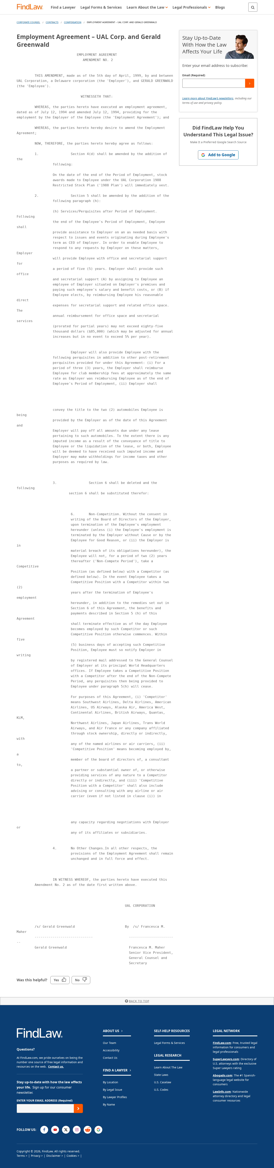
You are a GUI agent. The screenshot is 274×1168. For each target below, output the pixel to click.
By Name (109, 1104)
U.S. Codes (161, 1089)
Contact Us (110, 1058)
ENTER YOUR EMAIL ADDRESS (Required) (45, 1100)
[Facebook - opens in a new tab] (44, 1130)
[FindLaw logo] (31, 7)
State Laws (161, 1075)
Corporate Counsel (28, 22)
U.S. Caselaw (162, 1082)
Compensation (72, 22)
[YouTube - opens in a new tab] (55, 1130)
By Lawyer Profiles (115, 1097)
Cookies (72, 1156)
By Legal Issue (112, 1089)
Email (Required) (193, 75)
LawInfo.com (222, 1092)
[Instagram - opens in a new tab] (77, 1130)
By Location (110, 1082)
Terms (21, 1156)
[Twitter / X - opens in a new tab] (66, 1130)
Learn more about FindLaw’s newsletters (207, 98)
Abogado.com (222, 1075)
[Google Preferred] (98, 1130)
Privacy (35, 1156)
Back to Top (139, 1001)
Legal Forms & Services (169, 1043)
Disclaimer (53, 1156)
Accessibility (111, 1050)
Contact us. (56, 1066)
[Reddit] (87, 1130)
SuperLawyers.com (226, 1059)
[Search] (252, 7)
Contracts (52, 22)
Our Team (109, 1043)
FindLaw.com (222, 1043)
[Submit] (249, 83)
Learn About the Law (168, 1067)
